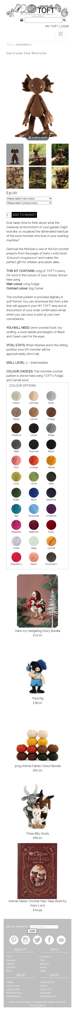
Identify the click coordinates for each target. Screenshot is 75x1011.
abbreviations (13, 996)
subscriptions (47, 982)
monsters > (24, 44)
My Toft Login (57, 26)
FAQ (42, 960)
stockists (10, 967)
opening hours (48, 996)
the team (11, 960)
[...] (14, 155)
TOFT (9, 956)
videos (9, 982)
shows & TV (46, 989)
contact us (45, 956)
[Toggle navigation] (61, 33)
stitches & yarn (14, 992)
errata (43, 967)
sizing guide (12, 989)
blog (8, 970)
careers (10, 963)
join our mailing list (17, 926)
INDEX (43, 985)
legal (43, 970)
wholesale (45, 992)
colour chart (12, 985)
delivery (44, 963)
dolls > (11, 44)
